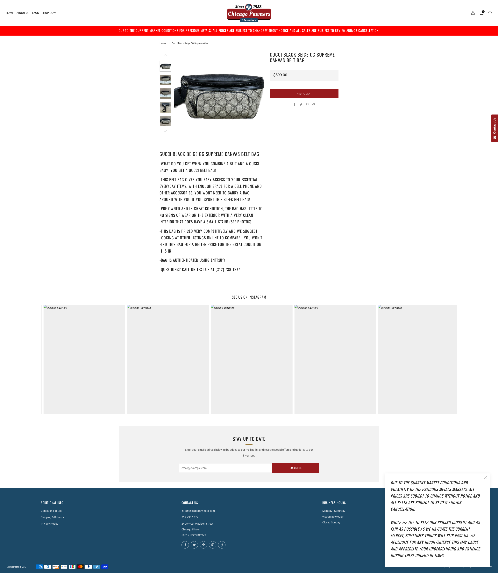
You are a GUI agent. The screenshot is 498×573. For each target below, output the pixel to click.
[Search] (490, 13)
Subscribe (296, 468)
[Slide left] (165, 56)
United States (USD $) (16, 567)
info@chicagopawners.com (198, 510)
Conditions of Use (51, 510)
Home (163, 43)
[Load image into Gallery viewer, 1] (165, 66)
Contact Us (494, 126)
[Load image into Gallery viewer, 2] (165, 80)
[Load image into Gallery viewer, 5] (165, 121)
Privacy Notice (49, 523)
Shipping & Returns (52, 517)
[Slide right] (165, 131)
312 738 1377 (189, 517)
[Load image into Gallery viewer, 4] (165, 107)
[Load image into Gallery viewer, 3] (165, 93)
